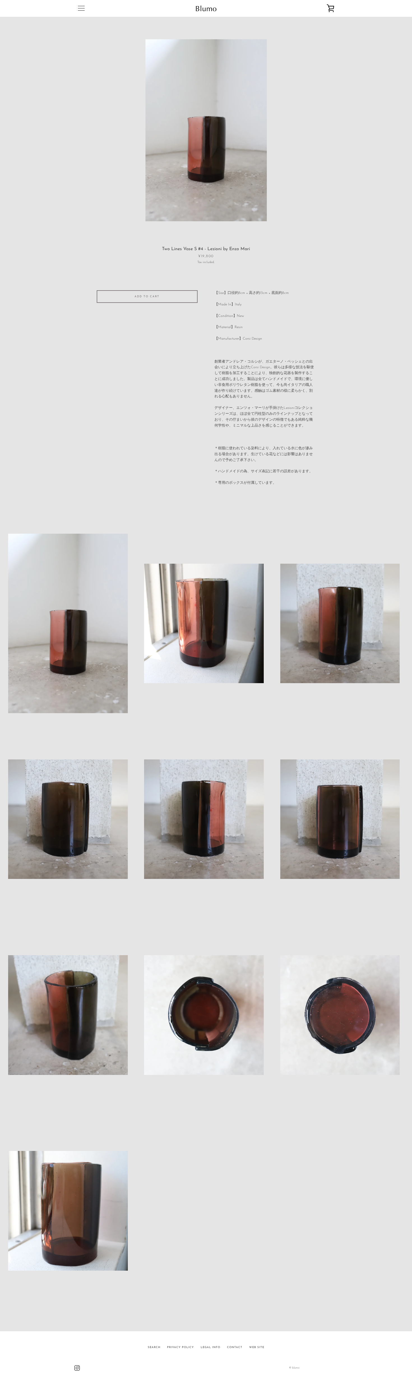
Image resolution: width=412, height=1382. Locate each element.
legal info (210, 1347)
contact (234, 1347)
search (154, 1347)
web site (256, 1347)
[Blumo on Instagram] (77, 1367)
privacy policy (180, 1347)
